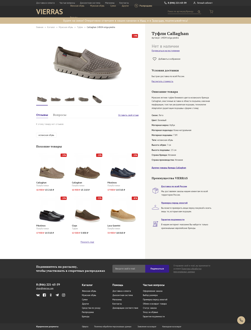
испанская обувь (46, 135)
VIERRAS (49, 11)
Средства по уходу (91, 308)
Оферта (85, 326)
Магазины (117, 299)
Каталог (51, 27)
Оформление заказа (152, 291)
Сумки (113, 5)
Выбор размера (150, 295)
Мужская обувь (97, 5)
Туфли (80, 27)
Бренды (74, 17)
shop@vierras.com (44, 288)
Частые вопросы (154, 285)
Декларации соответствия (125, 308)
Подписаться (157, 268)
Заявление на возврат (147, 326)
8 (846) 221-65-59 (177, 2)
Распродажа (145, 5)
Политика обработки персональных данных (112, 326)
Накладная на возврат (171, 326)
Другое (125, 5)
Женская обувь (77, 5)
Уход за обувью (150, 312)
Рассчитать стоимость (162, 81)
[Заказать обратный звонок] (241, 320)
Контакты (117, 303)
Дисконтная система (122, 295)
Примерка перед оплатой (155, 299)
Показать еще (87, 242)
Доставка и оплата (45, 2)
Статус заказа (150, 308)
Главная (39, 27)
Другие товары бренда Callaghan (169, 167)
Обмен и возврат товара (155, 303)
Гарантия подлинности (154, 316)
